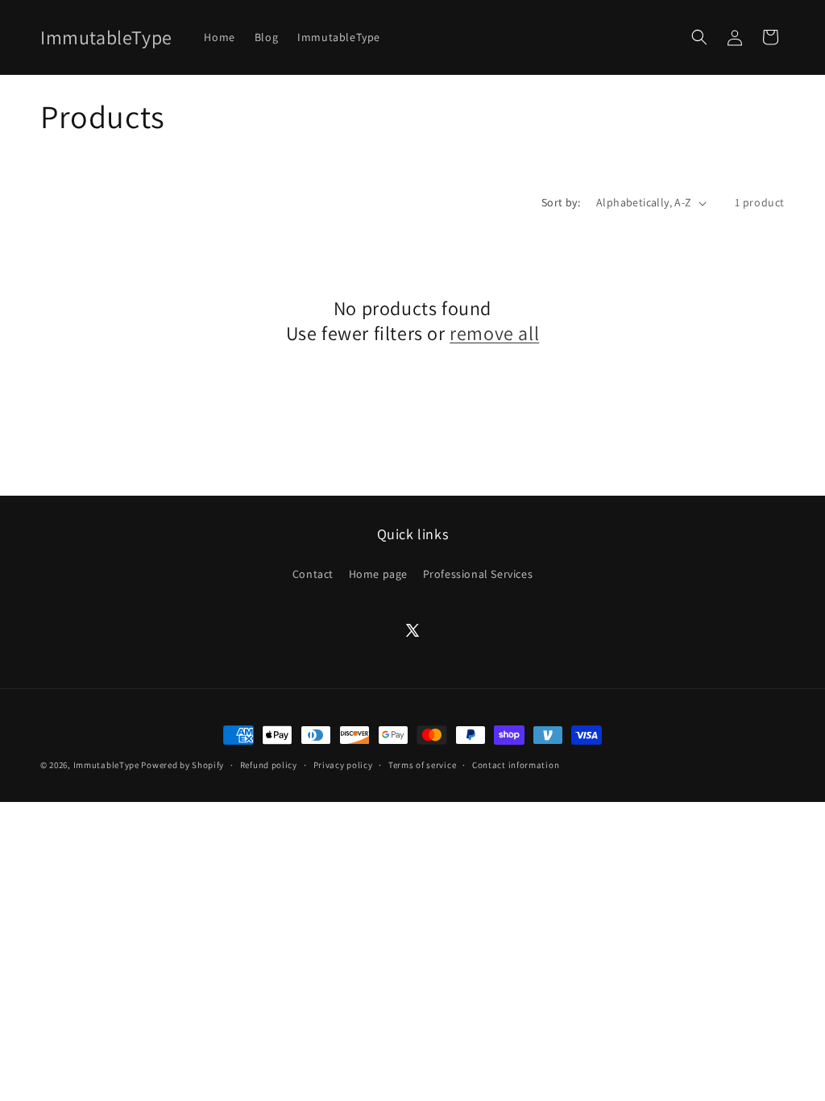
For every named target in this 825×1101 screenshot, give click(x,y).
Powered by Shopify (182, 765)
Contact (313, 574)
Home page (378, 574)
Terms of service (422, 765)
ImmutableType (106, 765)
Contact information (515, 765)
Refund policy (268, 765)
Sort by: (560, 202)
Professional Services (478, 574)
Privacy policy (343, 765)
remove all (494, 333)
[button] (699, 37)
